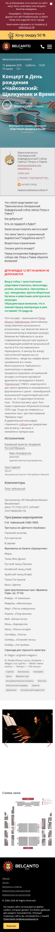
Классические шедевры (17, 685)
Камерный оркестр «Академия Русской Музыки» (23, 446)
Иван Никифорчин (20, 453)
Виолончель (23, 671)
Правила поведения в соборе (31, 190)
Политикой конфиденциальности (20, 919)
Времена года (22, 676)
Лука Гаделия (12, 467)
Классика (42, 681)
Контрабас (38, 671)
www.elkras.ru (25, 168)
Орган (9, 676)
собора (23, 424)
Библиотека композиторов (16, 890)
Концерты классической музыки (16, 46)
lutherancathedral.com (29, 165)
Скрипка (10, 671)
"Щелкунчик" (12, 384)
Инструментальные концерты (19, 681)
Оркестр (35, 685)
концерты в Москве (35, 128)
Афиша (6, 878)
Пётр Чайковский (15, 488)
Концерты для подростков (32, 690)
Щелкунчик (11, 690)
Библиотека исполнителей (16, 894)
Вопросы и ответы (12, 886)
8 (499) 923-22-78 (33, 26)
